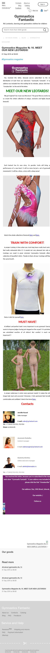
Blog (19, 5)
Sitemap (5, 635)
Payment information (15, 632)
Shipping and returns (22, 629)
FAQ (28, 8)
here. (38, 235)
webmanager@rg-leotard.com (32, 447)
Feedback (18, 8)
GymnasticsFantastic (24, 18)
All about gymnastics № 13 (12, 578)
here (31, 235)
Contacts (18, 3)
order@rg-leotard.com (29, 421)
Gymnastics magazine (13, 59)
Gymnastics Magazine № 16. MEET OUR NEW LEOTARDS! (24, 589)
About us (27, 3)
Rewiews (7, 630)
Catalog (27, 5)
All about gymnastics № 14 (12, 567)
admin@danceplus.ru (29, 466)
